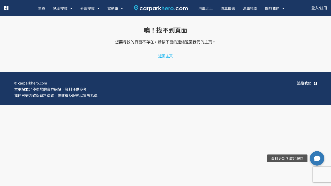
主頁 (41, 8)
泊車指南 (250, 8)
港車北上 (205, 8)
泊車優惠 (228, 8)
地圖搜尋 (60, 8)
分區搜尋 (87, 8)
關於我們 (272, 8)
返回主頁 (165, 55)
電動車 (112, 8)
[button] (317, 158)
